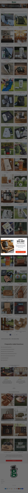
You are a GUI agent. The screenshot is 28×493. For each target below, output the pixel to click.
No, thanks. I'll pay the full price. (21, 253)
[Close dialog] (26, 238)
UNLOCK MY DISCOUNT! (21, 251)
